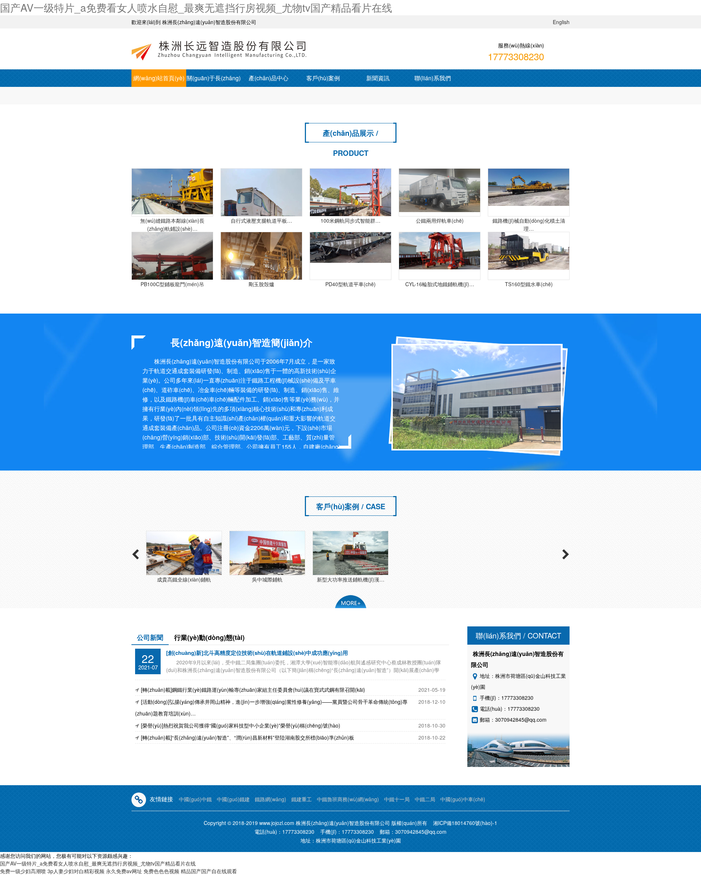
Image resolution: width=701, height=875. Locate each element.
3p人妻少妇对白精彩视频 (75, 871)
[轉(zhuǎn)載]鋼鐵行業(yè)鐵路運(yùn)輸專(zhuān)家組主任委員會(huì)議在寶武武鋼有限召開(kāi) (253, 689)
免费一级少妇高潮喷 (23, 871)
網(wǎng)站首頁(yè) (158, 78)
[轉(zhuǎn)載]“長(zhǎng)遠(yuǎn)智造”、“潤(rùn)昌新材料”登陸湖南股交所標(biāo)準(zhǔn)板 (247, 737)
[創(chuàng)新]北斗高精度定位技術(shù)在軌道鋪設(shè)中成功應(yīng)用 (257, 653)
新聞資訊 (378, 78)
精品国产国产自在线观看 (209, 871)
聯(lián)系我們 (432, 78)
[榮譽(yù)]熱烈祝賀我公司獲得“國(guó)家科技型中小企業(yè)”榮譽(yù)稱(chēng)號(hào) (240, 725)
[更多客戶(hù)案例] (350, 601)
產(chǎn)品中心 (268, 78)
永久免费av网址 (124, 871)
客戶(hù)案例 (323, 78)
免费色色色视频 (161, 871)
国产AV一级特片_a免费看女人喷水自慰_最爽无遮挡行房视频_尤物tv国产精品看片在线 (196, 7)
